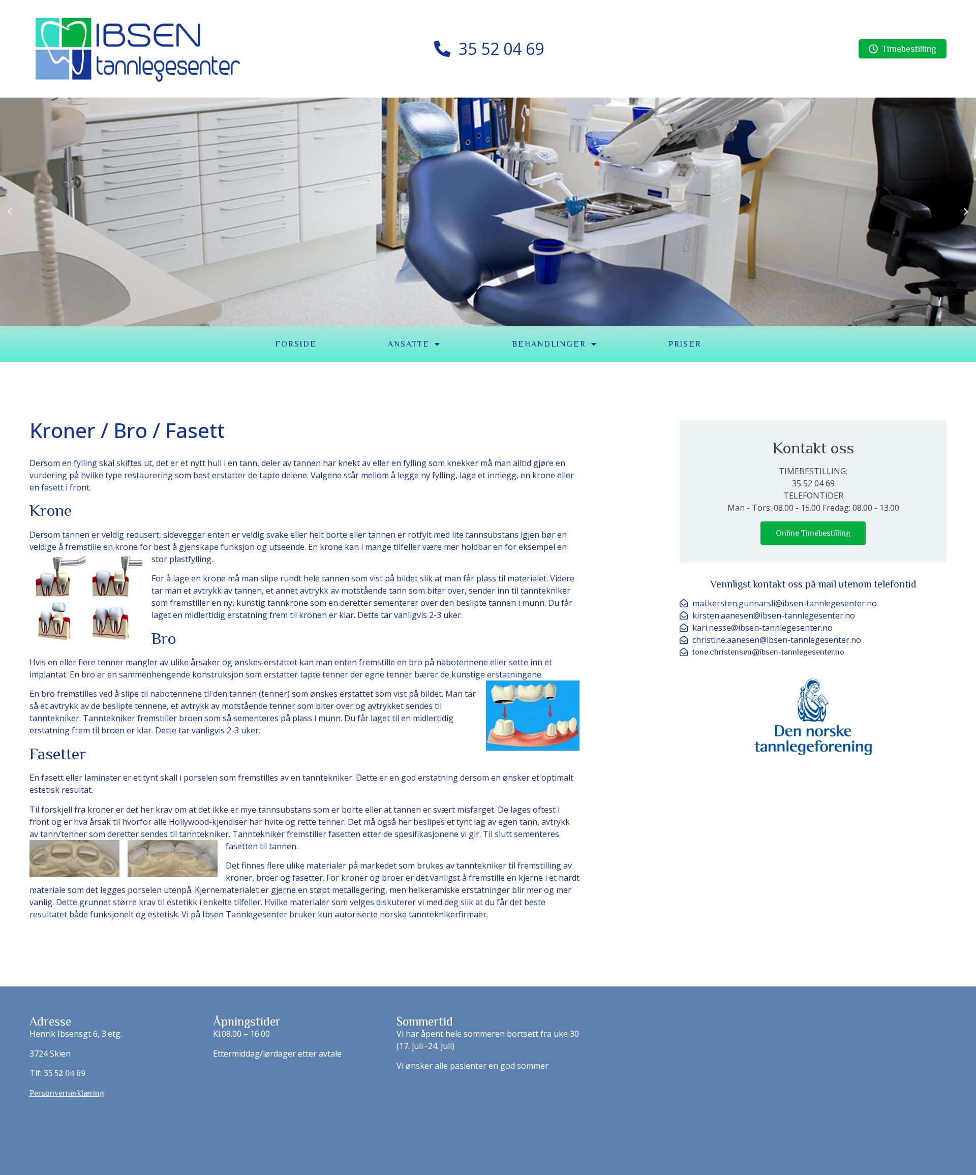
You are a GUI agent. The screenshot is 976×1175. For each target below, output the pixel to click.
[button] (10, 212)
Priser (685, 344)
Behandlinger (549, 344)
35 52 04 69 (64, 1073)
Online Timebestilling (813, 533)
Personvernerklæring (66, 1093)
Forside (296, 344)
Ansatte (409, 344)
